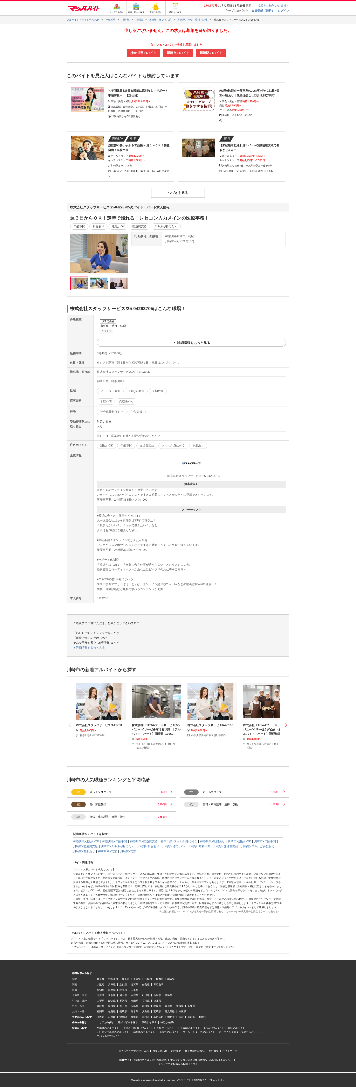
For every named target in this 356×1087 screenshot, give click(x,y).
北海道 (100, 995)
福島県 (168, 995)
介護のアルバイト (169, 1032)
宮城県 (134, 995)
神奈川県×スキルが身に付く (179, 841)
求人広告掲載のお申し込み (134, 1051)
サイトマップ (229, 1051)
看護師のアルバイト (144, 1032)
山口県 (146, 1006)
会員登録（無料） (263, 10)
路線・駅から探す (128, 1022)
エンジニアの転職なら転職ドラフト (178, 1064)
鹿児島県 (170, 1011)
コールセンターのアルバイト (199, 1032)
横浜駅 (134, 1017)
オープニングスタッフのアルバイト (238, 1032)
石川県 (146, 1000)
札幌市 (202, 1017)
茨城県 (148, 979)
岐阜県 (112, 989)
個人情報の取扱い (195, 1051)
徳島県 (157, 1006)
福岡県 (100, 1011)
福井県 (157, 1000)
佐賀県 (112, 1011)
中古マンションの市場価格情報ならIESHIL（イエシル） (201, 1059)
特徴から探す (167, 1022)
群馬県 (171, 979)
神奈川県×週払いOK (86, 841)
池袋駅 (123, 1017)
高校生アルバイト (166, 1028)
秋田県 (146, 995)
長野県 (123, 1000)
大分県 (146, 1011)
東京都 (100, 979)
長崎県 (123, 1011)
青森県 (112, 995)
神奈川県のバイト (143, 53)
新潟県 (112, 1000)
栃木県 (159, 979)
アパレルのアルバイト (109, 1036)
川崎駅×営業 (128, 851)
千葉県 (137, 979)
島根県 (112, 1006)
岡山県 (123, 1006)
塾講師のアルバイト (108, 1028)
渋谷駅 (100, 1017)
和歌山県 (158, 984)
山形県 (157, 995)
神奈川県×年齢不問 (114, 841)
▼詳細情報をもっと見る (89, 647)
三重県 (134, 989)
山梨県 (100, 1000)
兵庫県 (112, 984)
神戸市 (171, 1017)
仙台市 (191, 1017)
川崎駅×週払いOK (173, 846)
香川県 (168, 1006)
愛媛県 (180, 1006)
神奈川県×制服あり (212, 841)
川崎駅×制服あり (84, 851)
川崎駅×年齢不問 (199, 846)
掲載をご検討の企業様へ (273, 5)
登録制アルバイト (190, 1028)
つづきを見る (178, 192)
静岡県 (123, 989)
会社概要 (214, 1051)
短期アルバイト (236, 1028)
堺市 (181, 1017)
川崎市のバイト (178, 53)
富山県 (134, 1000)
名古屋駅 (158, 1017)
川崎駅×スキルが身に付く (258, 846)
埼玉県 (125, 979)
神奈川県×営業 (107, 851)
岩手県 (123, 995)
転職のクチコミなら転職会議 (150, 1059)
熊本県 (134, 1011)
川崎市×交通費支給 (85, 846)
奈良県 (146, 984)
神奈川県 (113, 979)
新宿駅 (112, 1017)
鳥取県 (100, 1006)
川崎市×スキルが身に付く (117, 846)
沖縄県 (182, 1011)
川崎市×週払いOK (239, 841)
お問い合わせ (159, 1051)
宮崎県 (157, 1011)
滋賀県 (134, 984)
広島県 (134, 1006)
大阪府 (100, 984)
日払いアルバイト (214, 1028)
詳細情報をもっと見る (193, 342)
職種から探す (149, 1022)
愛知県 (100, 989)
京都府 (123, 984)
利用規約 (176, 1051)
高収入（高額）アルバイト (138, 1028)
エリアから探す (105, 1022)
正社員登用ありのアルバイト (113, 1032)
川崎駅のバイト (211, 53)
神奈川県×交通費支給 (144, 841)
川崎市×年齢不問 (265, 841)
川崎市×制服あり (148, 846)
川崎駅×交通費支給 (225, 846)
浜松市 (146, 1017)
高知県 (191, 1006)
